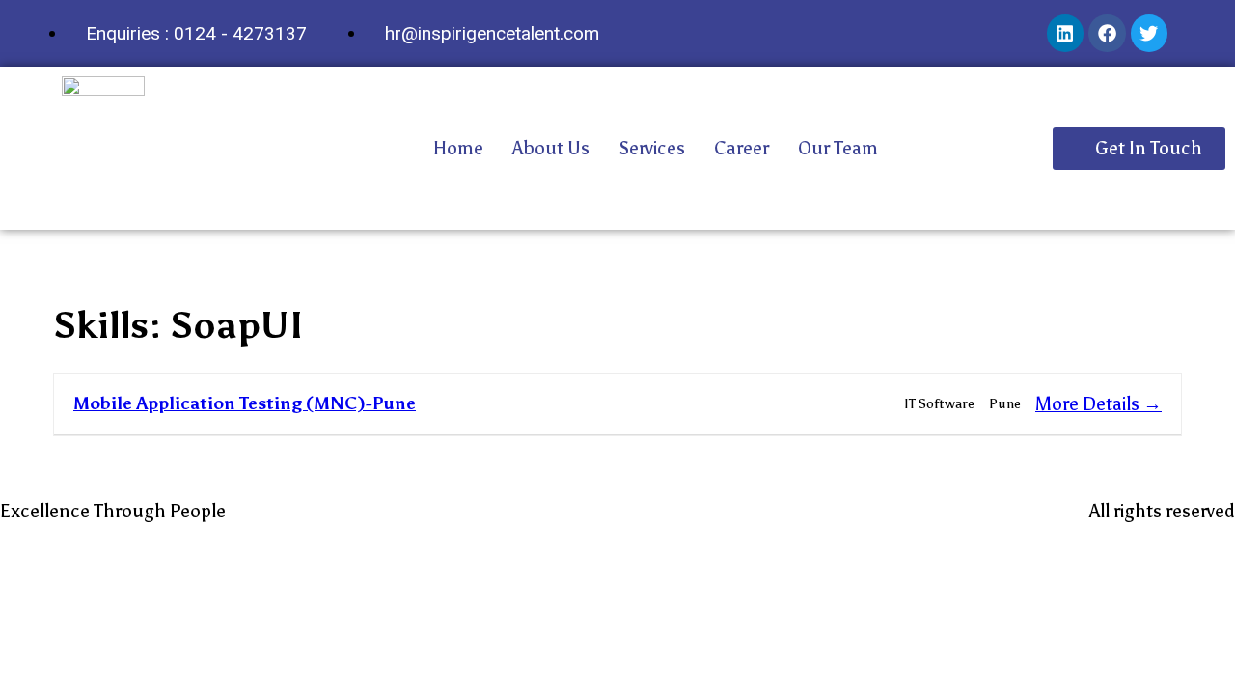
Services (651, 148)
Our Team (838, 148)
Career (741, 148)
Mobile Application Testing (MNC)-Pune (244, 403)
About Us (551, 148)
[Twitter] (1149, 32)
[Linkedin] (1065, 32)
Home (458, 148)
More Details (1089, 404)
